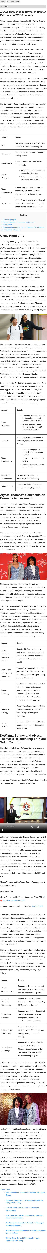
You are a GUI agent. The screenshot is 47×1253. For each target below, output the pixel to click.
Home (3, 2)
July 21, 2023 (37, 906)
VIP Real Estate (13, 2)
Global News (5, 1190)
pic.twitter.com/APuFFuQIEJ (14, 900)
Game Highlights (8, 220)
